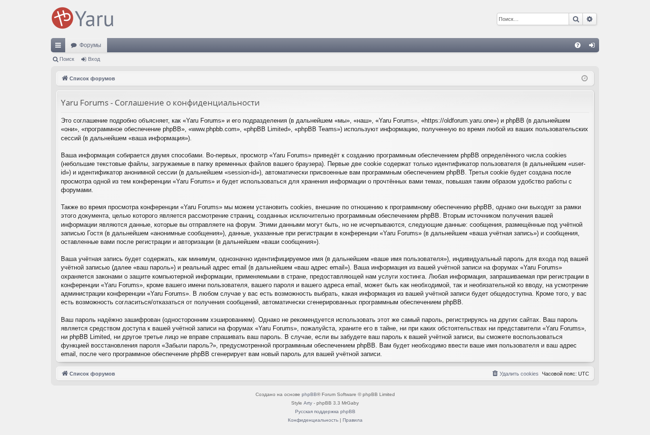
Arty (308, 403)
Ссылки (60, 47)
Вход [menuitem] (594, 47)
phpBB (309, 394)
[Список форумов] (84, 19)
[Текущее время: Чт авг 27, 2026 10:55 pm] (584, 78)
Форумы (90, 45)
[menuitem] (578, 45)
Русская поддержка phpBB (325, 411)
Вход (94, 59)
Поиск (66, 59)
